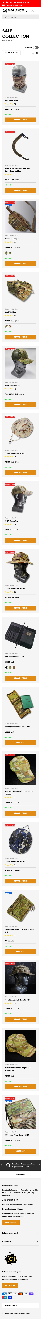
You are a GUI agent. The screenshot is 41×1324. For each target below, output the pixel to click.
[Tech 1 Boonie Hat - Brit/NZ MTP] (20, 978)
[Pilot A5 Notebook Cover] (20, 634)
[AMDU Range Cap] (20, 499)
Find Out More (11, 1223)
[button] (32, 11)
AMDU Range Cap (11, 521)
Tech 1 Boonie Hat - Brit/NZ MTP (17, 1000)
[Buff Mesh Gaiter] (20, 78)
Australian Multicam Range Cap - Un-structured (19, 792)
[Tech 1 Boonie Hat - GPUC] (20, 840)
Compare (28, 48)
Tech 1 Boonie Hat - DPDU (15, 589)
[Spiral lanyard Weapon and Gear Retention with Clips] (20, 146)
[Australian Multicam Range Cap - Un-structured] (20, 769)
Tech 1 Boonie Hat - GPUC (15, 861)
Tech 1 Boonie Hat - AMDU (15, 453)
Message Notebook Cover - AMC (17, 726)
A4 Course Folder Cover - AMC (17, 1135)
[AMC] (10, 667)
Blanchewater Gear (12, 1313)
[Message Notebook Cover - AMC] (20, 705)
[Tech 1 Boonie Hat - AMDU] (20, 431)
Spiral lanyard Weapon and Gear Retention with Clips (17, 169)
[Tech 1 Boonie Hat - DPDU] (20, 567)
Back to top (20, 1175)
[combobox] (20, 17)
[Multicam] (10, 253)
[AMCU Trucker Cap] (20, 363)
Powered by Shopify (24, 1313)
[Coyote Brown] (14, 667)
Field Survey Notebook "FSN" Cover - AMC (19, 930)
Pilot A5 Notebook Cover (14, 656)
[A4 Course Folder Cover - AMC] (20, 1113)
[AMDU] (10, 326)
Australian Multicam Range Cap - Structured (18, 1068)
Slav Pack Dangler (12, 239)
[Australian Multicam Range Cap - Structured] (20, 1046)
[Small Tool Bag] (20, 290)
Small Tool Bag (10, 312)
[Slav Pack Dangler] (20, 217)
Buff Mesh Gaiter (11, 100)
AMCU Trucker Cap (12, 385)
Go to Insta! (10, 1285)
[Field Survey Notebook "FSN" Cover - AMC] (20, 907)
